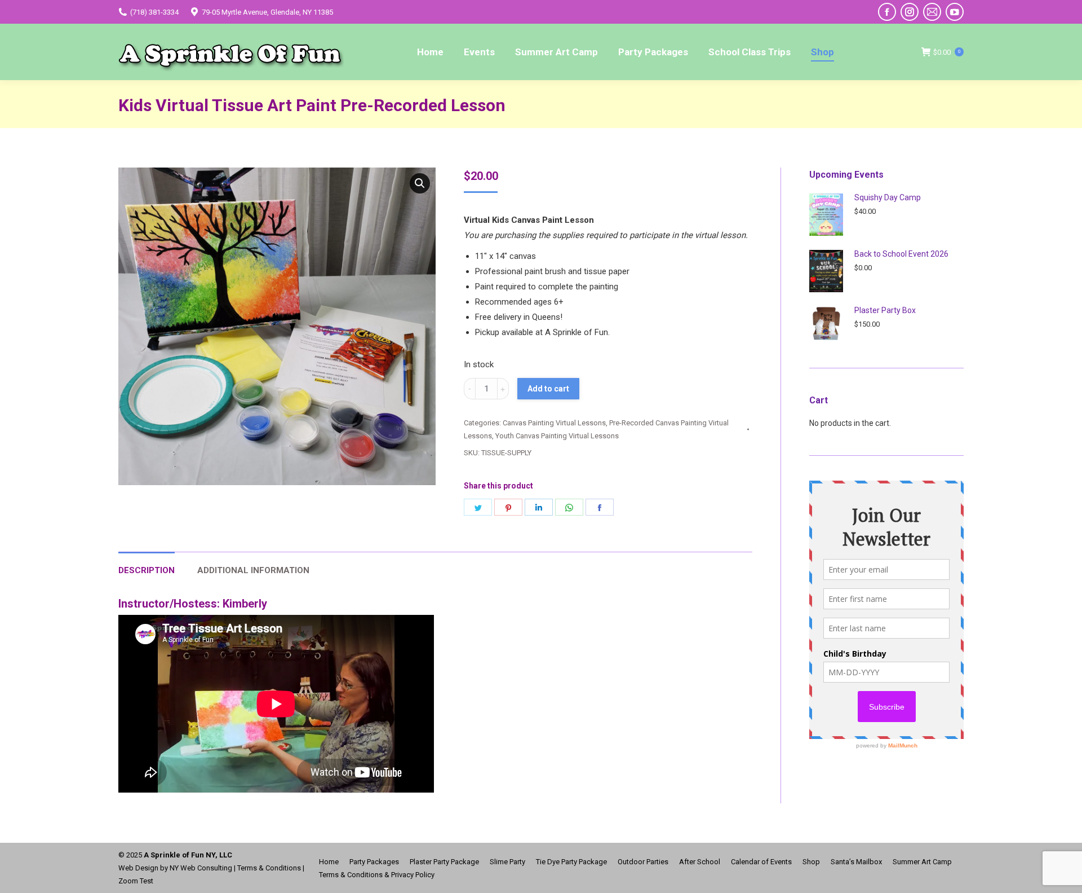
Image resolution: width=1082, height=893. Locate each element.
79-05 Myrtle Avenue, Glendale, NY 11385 (267, 12)
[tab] (146, 565)
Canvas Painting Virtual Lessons (554, 423)
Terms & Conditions (269, 868)
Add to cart (548, 388)
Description (146, 570)
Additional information (253, 570)
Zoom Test (135, 881)
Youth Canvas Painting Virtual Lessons (557, 436)
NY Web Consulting (201, 868)
